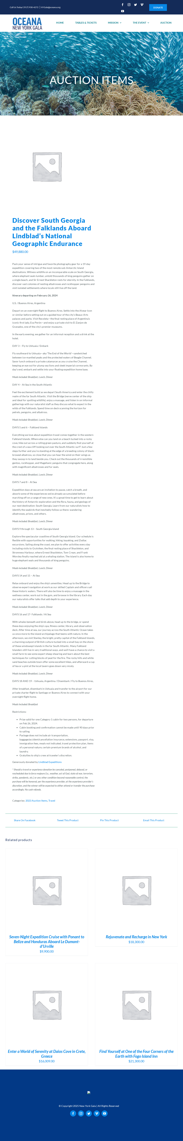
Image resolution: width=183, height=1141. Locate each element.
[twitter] (135, 4)
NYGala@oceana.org (50, 7)
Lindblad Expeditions (50, 761)
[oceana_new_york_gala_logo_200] (27, 23)
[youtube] (122, 11)
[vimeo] (141, 4)
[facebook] (122, 4)
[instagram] (129, 4)
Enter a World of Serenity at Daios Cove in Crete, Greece (47, 1053)
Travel (51, 800)
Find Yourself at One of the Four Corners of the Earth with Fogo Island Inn (136, 1053)
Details (49, 890)
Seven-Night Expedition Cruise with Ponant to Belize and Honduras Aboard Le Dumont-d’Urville (46, 941)
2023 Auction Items (36, 800)
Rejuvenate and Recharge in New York (136, 936)
